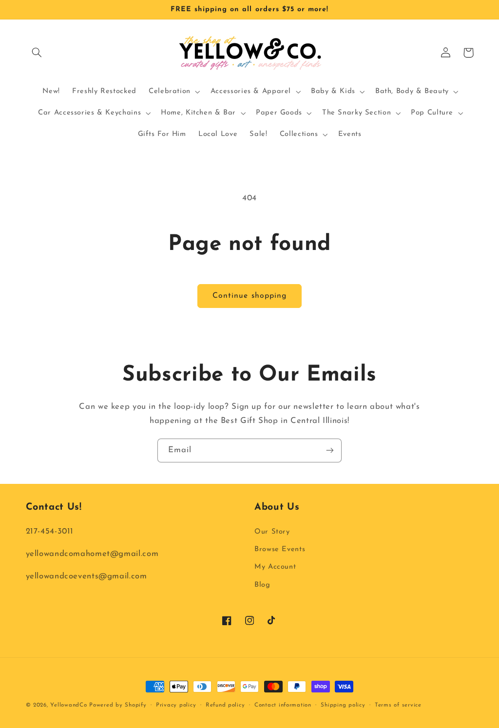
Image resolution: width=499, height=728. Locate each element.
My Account (275, 567)
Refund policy (225, 705)
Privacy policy (176, 705)
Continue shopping (249, 296)
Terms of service (398, 705)
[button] (37, 52)
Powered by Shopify (117, 705)
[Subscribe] (330, 450)
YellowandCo (68, 705)
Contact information (282, 705)
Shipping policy (343, 705)
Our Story (272, 532)
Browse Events (279, 549)
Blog (262, 585)
